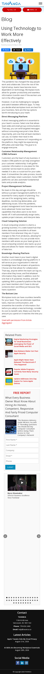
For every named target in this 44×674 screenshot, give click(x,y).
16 (9, 600)
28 (37, 600)
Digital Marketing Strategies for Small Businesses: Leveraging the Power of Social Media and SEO (26, 342)
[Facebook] (18, 662)
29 (13, 603)
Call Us (12, 10)
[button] (41, 3)
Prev (5, 536)
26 (32, 600)
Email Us (33, 10)
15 (6, 600)
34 (25, 603)
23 (25, 600)
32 (20, 603)
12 (32, 597)
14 (37, 597)
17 (11, 600)
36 (30, 603)
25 (30, 600)
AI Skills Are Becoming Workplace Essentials (22, 648)
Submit (10, 467)
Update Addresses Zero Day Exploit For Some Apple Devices (25, 381)
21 (20, 600)
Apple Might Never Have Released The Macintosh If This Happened (25, 362)
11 (30, 597)
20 (18, 600)
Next (39, 536)
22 (23, 600)
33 (23, 603)
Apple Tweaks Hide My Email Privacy (22, 639)
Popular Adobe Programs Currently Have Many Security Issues (26, 371)
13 (35, 597)
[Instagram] (26, 662)
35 (28, 603)
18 (13, 600)
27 (35, 600)
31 (18, 603)
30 (16, 603)
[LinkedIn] (22, 662)
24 (28, 600)
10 (28, 597)
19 (16, 600)
